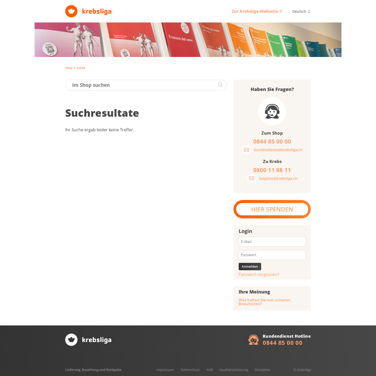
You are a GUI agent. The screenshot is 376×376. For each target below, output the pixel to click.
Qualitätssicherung (233, 369)
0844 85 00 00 (282, 342)
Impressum (165, 369)
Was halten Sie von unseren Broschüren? (265, 302)
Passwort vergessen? (259, 274)
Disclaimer (262, 369)
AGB (209, 369)
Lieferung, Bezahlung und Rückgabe (93, 369)
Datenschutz (190, 369)
